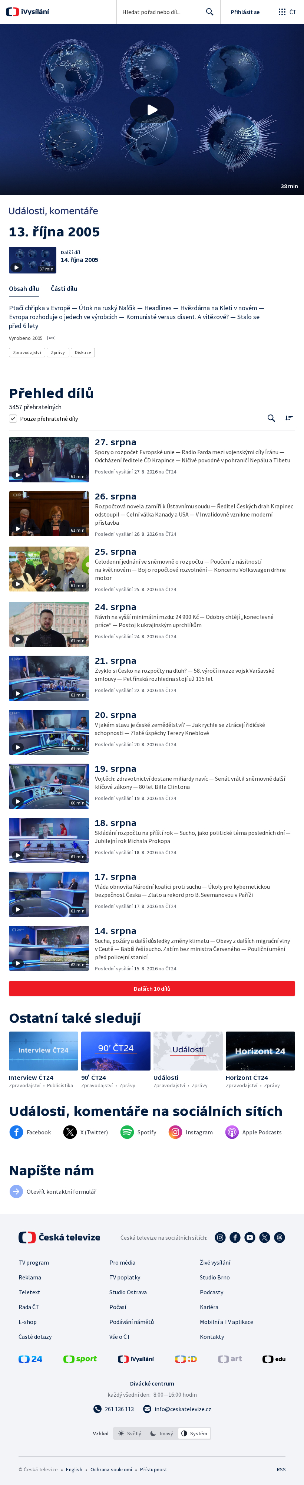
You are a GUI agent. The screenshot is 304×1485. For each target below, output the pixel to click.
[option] (130, 1433)
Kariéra (209, 1307)
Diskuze (83, 352)
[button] (152, 109)
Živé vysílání (215, 1262)
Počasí (117, 1307)
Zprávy (58, 352)
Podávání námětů (131, 1321)
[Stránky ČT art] (230, 1360)
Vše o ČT (119, 1336)
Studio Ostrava (128, 1292)
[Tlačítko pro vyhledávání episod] (271, 418)
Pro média (122, 1262)
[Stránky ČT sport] (80, 1360)
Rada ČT (29, 1307)
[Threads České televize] (279, 1237)
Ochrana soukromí (111, 1469)
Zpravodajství (27, 352)
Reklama (30, 1277)
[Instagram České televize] (220, 1237)
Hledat (209, 11)
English (74, 1469)
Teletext (29, 1292)
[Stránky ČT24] (30, 1360)
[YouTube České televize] (250, 1237)
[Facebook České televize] (235, 1237)
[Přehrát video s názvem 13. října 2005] (152, 109)
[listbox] (162, 1433)
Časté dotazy (35, 1336)
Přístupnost (153, 1469)
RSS (281, 1469)
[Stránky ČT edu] (273, 1360)
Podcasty (211, 1292)
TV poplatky (124, 1277)
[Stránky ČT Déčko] (186, 1360)
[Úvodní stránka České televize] (60, 1237)
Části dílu (64, 288)
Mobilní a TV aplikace (226, 1321)
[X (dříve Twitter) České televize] (265, 1237)
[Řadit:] (289, 418)
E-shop (28, 1321)
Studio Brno (215, 1277)
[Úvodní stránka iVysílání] (34, 11)
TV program (34, 1262)
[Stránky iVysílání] (136, 1360)
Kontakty (212, 1336)
